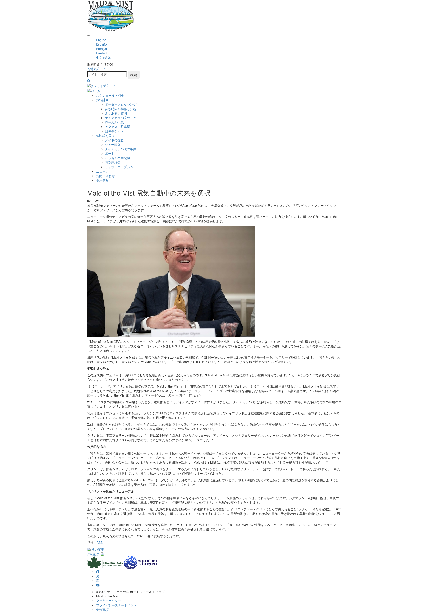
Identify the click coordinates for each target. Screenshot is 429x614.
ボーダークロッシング (120, 104)
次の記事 (93, 553)
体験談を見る (105, 135)
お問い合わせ (105, 175)
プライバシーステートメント (116, 605)
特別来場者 (113, 162)
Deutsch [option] (102, 53)
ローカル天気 (114, 122)
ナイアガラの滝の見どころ (124, 117)
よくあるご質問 (116, 113)
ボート (109, 153)
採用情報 (102, 180)
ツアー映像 (113, 144)
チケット (109, 85)
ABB (100, 542)
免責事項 (102, 609)
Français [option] (102, 48)
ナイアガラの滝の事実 (120, 149)
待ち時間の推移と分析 (120, 109)
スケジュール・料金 (110, 95)
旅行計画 (102, 100)
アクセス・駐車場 (117, 126)
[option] (219, 40)
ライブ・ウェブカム (119, 167)
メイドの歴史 (114, 140)
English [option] (101, 40)
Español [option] (101, 44)
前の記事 (98, 549)
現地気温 (97, 69)
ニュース (102, 171)
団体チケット (114, 131)
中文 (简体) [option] (104, 57)
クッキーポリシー (108, 600)
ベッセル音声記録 (117, 158)
